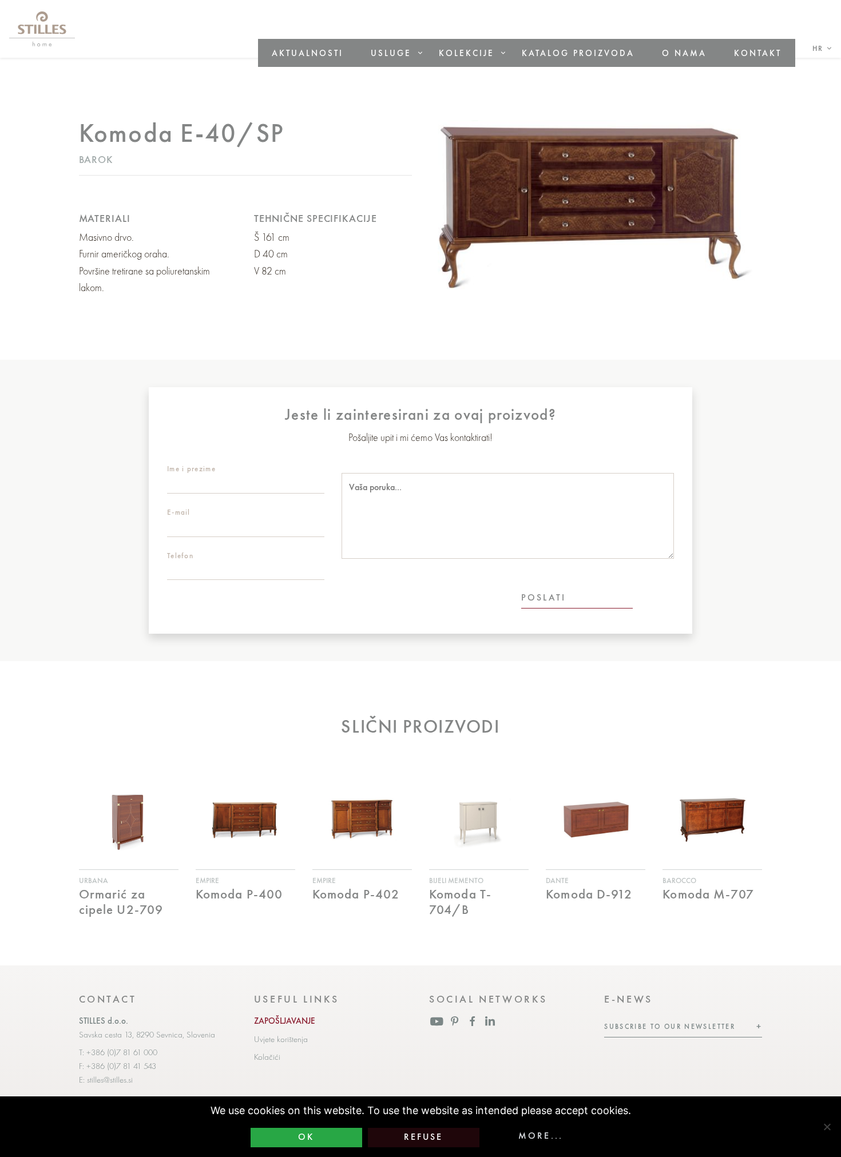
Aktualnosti (307, 52)
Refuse (423, 1137)
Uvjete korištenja (281, 1039)
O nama (684, 52)
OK (306, 1137)
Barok (96, 159)
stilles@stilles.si (110, 1080)
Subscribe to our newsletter (669, 1026)
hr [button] (818, 48)
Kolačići (267, 1057)
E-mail (179, 512)
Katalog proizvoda (578, 52)
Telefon (180, 555)
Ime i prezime (191, 469)
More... (540, 1136)
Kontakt (758, 52)
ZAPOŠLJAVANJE (284, 1021)
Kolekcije (466, 52)
